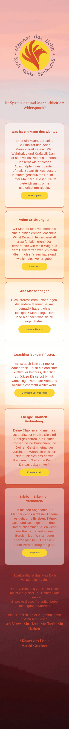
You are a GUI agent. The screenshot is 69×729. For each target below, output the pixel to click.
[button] (34, 195)
